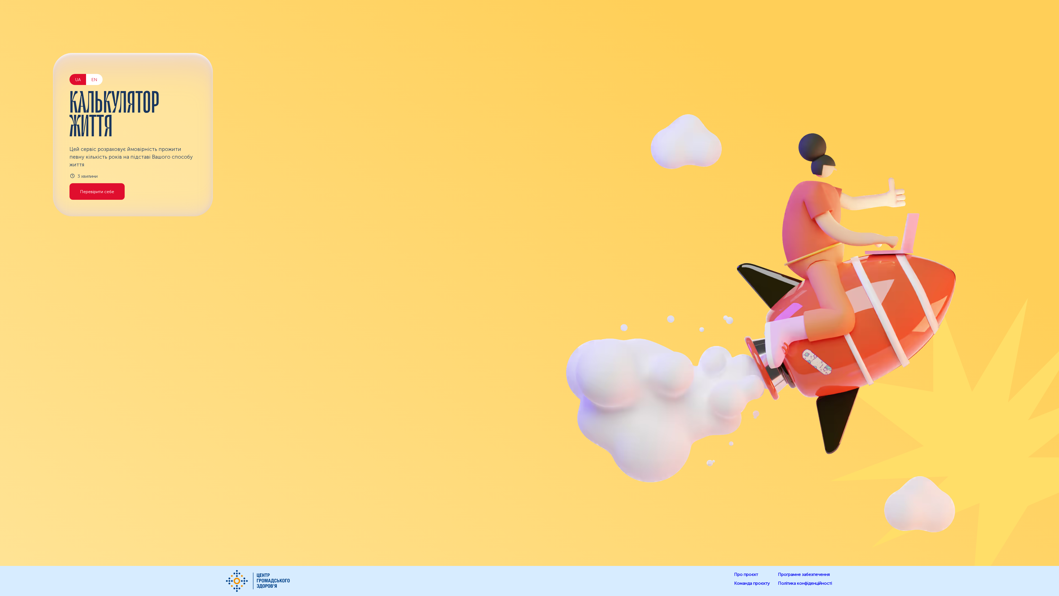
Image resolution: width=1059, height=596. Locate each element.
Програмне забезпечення (804, 574)
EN (94, 79)
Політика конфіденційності (805, 583)
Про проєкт (746, 574)
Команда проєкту (752, 583)
